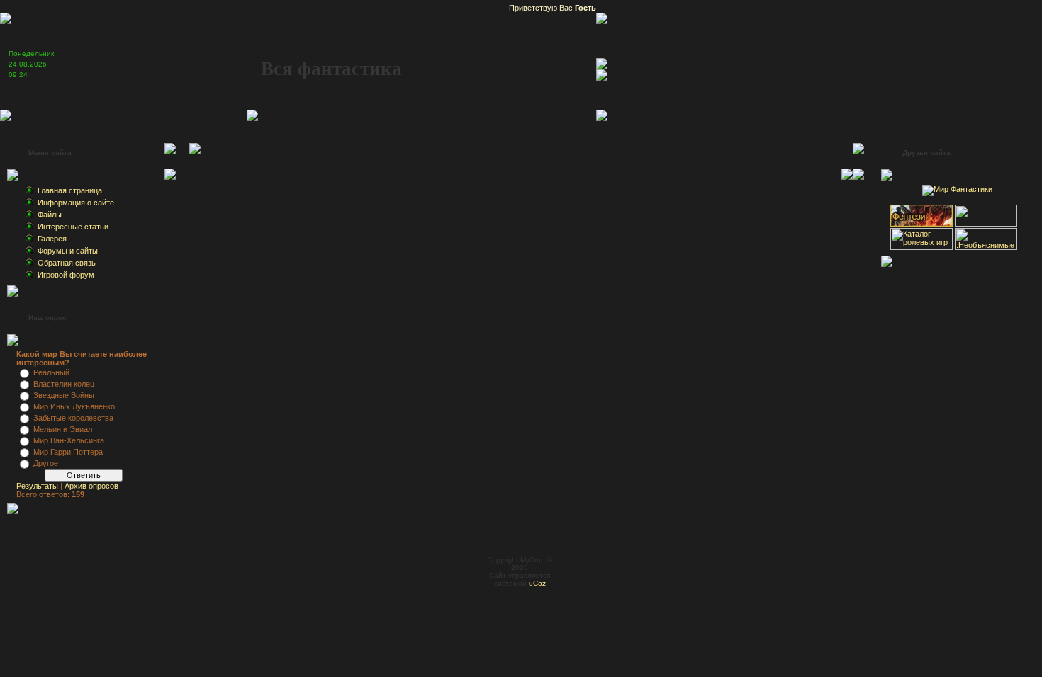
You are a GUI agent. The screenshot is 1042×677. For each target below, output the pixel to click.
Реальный (51, 372)
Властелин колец (63, 384)
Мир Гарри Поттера (68, 452)
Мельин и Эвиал (62, 429)
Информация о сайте (76, 202)
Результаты (37, 486)
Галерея (52, 238)
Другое (45, 463)
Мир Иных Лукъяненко (74, 406)
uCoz (537, 583)
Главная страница (70, 190)
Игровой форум (66, 275)
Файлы (50, 214)
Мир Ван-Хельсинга (68, 440)
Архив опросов (91, 486)
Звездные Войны (63, 395)
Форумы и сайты (68, 250)
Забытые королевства (73, 418)
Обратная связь (67, 262)
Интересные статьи (73, 226)
